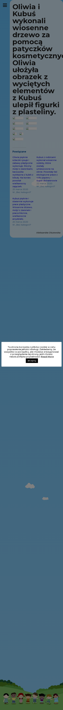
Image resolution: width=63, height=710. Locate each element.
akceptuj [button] (32, 360)
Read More (47, 357)
